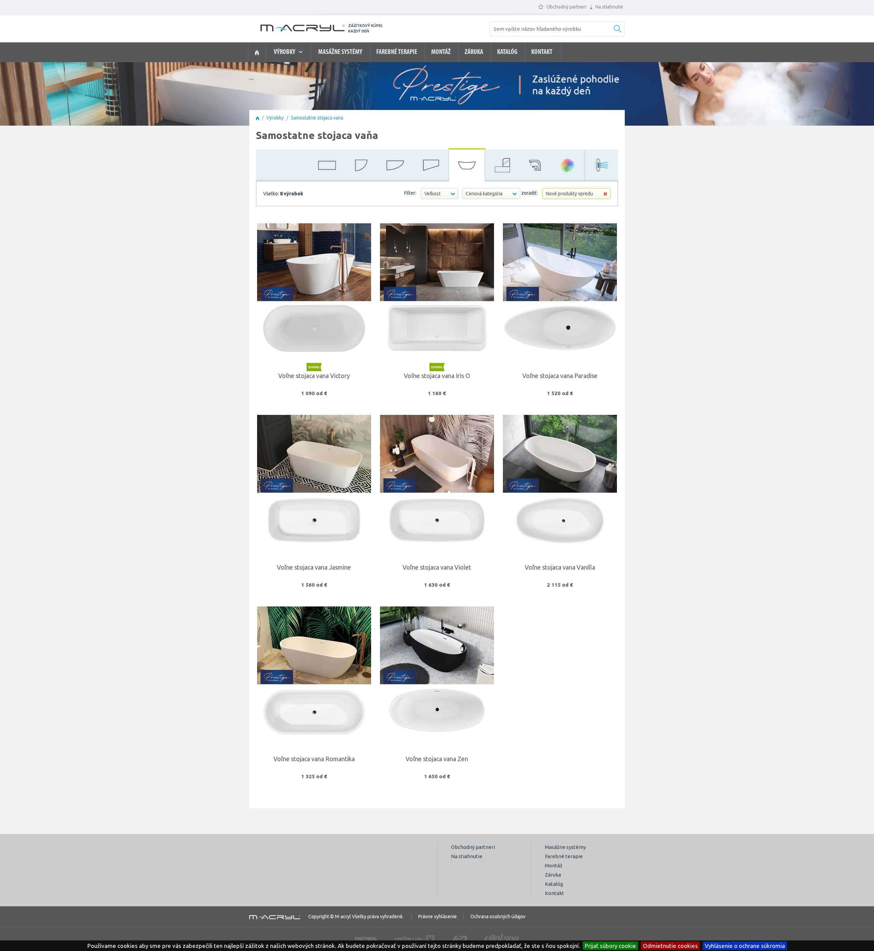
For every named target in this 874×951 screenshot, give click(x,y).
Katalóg (507, 52)
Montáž (441, 52)
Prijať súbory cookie (610, 945)
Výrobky (275, 118)
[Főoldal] (257, 118)
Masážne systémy (340, 52)
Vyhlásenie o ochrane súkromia (745, 945)
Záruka (474, 52)
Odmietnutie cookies (670, 945)
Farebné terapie (396, 52)
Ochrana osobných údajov (497, 916)
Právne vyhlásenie (437, 916)
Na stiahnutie (608, 7)
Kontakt (541, 52)
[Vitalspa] (501, 938)
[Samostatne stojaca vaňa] (257, 52)
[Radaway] (414, 938)
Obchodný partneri (565, 7)
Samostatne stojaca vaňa (317, 118)
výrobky (285, 52)
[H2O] (459, 938)
